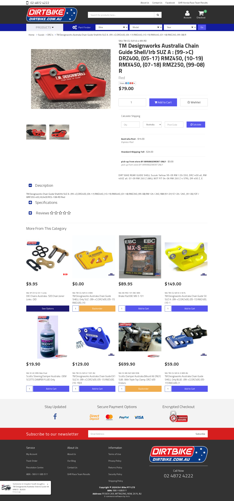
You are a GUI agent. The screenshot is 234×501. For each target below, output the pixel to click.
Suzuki (41, 34)
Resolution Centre (34, 467)
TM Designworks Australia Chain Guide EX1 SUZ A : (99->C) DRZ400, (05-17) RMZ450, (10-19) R (93, 379)
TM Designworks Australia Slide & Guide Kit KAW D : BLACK (31, 488)
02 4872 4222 (39, 2)
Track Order (31, 460)
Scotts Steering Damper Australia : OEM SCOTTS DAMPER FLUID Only (46, 377)
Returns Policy (115, 467)
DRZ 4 (50, 34)
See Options (48, 308)
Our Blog (71, 460)
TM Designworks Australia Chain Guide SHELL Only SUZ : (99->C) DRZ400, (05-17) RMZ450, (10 (93, 299)
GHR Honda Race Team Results (193, 2)
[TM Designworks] (111, 274)
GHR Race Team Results (78, 474)
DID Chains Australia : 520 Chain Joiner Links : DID (45, 297)
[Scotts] (61, 356)
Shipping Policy (115, 481)
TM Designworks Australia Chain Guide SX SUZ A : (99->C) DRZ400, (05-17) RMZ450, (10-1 (186, 299)
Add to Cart (164, 102)
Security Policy (115, 474)
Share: (122, 83)
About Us (145, 2)
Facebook (170, 2)
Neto (128, 496)
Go (202, 27)
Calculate (196, 124)
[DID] (65, 274)
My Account (31, 454)
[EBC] (157, 274)
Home (31, 34)
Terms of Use (114, 454)
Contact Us (157, 2)
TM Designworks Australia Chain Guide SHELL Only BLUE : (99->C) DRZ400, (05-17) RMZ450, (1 (185, 379)
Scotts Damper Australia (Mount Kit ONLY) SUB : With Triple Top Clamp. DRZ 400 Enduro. (140, 379)
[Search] (158, 15)
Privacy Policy (114, 460)
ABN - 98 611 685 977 (37, 474)
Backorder (97, 308)
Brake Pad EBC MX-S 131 (131, 296)
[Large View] (36, 132)
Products (44, 27)
